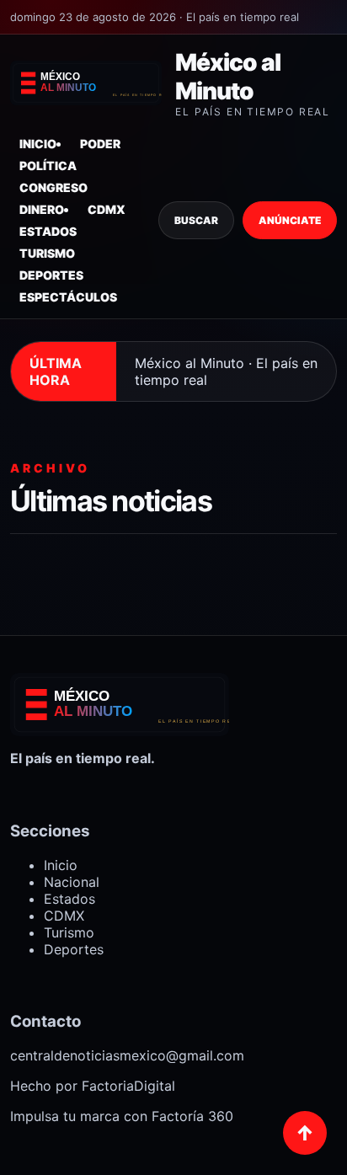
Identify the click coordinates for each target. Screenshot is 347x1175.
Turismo (47, 253)
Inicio (37, 143)
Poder (100, 143)
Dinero (41, 209)
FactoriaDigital (128, 1085)
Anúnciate (290, 220)
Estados (48, 231)
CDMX (106, 209)
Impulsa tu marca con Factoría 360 (121, 1116)
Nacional (71, 881)
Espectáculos (68, 297)
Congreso (53, 187)
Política (48, 165)
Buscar (196, 220)
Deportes (51, 275)
